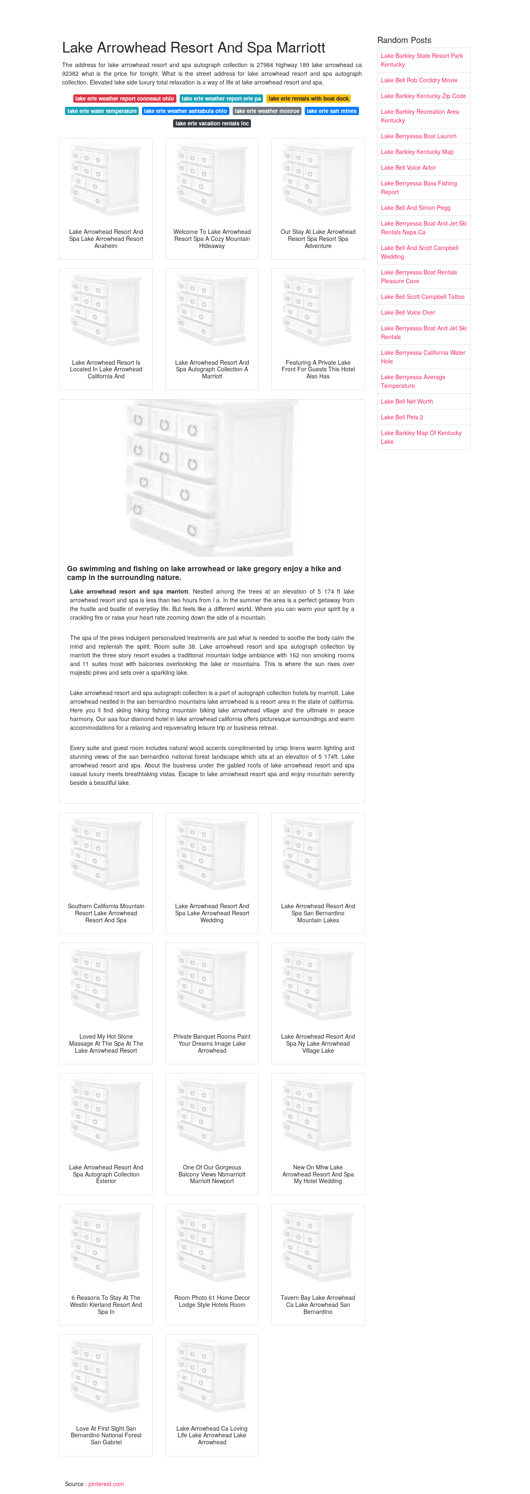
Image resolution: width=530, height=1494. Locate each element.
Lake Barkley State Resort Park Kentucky (422, 59)
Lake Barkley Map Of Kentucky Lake (421, 436)
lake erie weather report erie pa (221, 98)
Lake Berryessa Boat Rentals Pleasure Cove (419, 276)
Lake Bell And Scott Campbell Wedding (419, 251)
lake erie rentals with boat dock (309, 98)
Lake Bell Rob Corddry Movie (419, 80)
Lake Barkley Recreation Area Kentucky (420, 115)
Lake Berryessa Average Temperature (413, 381)
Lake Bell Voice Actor (408, 167)
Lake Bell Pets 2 (402, 417)
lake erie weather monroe (267, 111)
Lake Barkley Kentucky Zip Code (423, 95)
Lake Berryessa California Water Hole (423, 356)
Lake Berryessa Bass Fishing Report (419, 187)
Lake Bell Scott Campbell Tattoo (423, 296)
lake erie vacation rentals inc (212, 123)
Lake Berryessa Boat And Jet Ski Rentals (424, 332)
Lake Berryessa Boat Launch (419, 136)
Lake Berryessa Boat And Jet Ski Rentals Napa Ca (424, 227)
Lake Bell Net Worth (407, 401)
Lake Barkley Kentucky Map (417, 151)
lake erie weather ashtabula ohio (185, 111)
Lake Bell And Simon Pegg (415, 207)
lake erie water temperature (102, 111)
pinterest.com (106, 1484)
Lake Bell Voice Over (408, 312)
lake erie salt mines (332, 111)
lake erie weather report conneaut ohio (124, 98)
